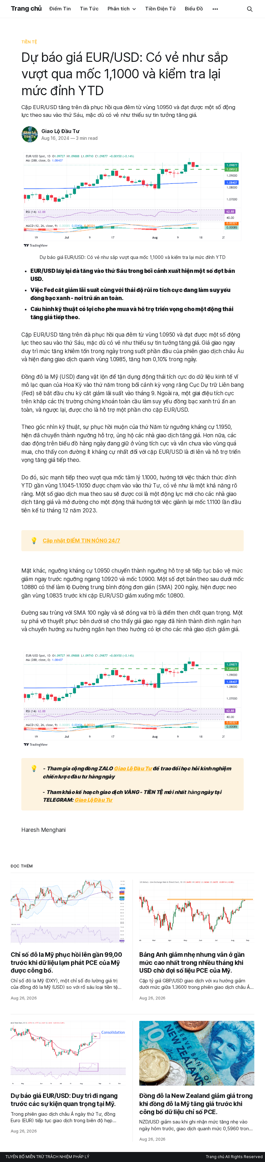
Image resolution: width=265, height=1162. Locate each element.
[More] (215, 9)
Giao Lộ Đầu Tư (60, 131)
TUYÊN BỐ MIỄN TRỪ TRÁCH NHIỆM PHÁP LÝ (47, 1156)
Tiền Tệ (29, 41)
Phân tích (119, 9)
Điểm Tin (60, 9)
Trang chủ (26, 8)
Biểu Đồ (194, 9)
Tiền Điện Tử (160, 9)
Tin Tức (89, 9)
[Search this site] (250, 9)
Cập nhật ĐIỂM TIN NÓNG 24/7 (81, 540)
